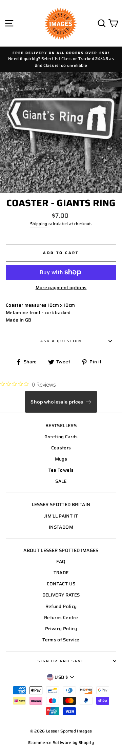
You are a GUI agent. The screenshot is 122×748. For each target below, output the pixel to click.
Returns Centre (61, 617)
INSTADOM (61, 527)
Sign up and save (61, 661)
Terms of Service (60, 639)
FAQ (60, 561)
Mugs (61, 459)
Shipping (38, 224)
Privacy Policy (61, 628)
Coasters (61, 447)
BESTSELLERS (61, 425)
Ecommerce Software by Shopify (61, 742)
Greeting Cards (61, 436)
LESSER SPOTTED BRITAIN (61, 504)
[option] (61, 59)
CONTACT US (61, 583)
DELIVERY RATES (61, 595)
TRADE (61, 572)
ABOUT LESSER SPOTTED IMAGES (60, 550)
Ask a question (61, 340)
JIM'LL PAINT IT (61, 516)
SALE (60, 481)
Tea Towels (61, 470)
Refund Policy (61, 606)
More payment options (61, 287)
